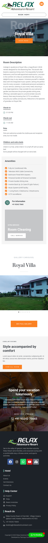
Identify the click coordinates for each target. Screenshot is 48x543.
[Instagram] (17, 462)
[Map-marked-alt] (36, 462)
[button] (41, 4)
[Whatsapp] (23, 462)
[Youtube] (30, 462)
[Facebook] (10, 462)
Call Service (17, 235)
